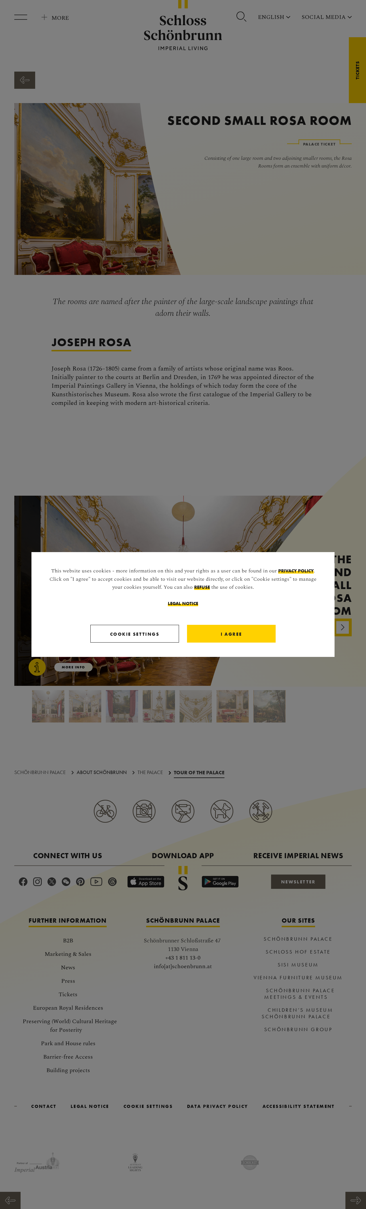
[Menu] (22, 17)
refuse (202, 587)
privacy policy (296, 571)
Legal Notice (183, 603)
